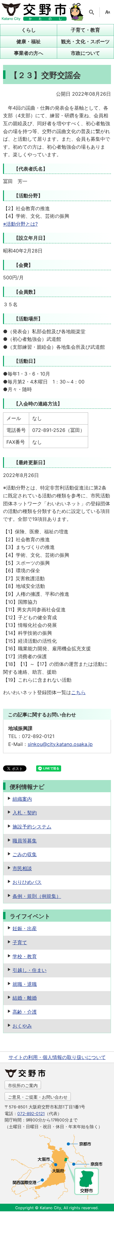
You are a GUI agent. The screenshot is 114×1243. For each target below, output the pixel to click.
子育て (19, 942)
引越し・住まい (29, 970)
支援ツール (107, 12)
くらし (28, 30)
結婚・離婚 (24, 998)
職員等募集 (24, 841)
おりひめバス (27, 882)
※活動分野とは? (20, 224)
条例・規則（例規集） (36, 896)
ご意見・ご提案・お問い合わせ (37, 1097)
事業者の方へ (28, 53)
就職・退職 (24, 984)
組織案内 (22, 799)
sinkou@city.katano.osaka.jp (60, 744)
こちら (78, 692)
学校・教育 (24, 956)
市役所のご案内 (23, 1085)
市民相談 (22, 868)
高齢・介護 (24, 1012)
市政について (85, 53)
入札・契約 (24, 813)
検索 (91, 12)
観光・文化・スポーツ (85, 41)
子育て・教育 (85, 30)
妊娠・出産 (24, 928)
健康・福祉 (28, 41)
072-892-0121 (31, 1113)
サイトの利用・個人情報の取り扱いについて (57, 1057)
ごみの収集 (24, 854)
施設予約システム (31, 827)
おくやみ (22, 1026)
